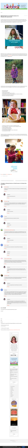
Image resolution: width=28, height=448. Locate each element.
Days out (12, 392)
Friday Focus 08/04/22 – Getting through (21, 180)
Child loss (7, 174)
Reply (5, 191)
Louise (2, 174)
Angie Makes (16, 440)
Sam (4, 216)
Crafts (11, 391)
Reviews (12, 396)
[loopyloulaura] (14, 168)
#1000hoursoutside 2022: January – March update (8, 180)
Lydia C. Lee (5, 245)
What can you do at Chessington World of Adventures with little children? (14, 370)
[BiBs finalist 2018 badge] (14, 403)
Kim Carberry (6, 201)
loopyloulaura (6, 275)
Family (11, 393)
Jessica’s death (10, 55)
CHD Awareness (13, 386)
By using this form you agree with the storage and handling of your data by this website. (11, 323)
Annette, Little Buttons (7, 258)
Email (1, 320)
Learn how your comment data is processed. (15, 329)
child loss (11, 174)
